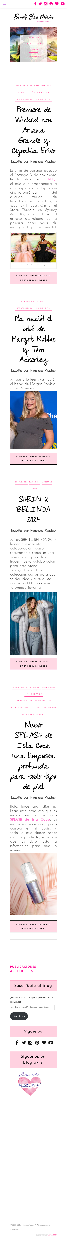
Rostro (52, 708)
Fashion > (46, 85)
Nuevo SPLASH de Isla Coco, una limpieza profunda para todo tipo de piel (33, 756)
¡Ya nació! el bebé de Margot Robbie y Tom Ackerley (33, 340)
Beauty (37, 687)
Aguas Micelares (21, 687)
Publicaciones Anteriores (23, 969)
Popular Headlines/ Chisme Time (33, 54)
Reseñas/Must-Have (35, 708)
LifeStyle (33, 43)
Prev (14, 44)
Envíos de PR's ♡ (33, 694)
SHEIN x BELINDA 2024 (33, 510)
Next (53, 44)
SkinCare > (28, 714)
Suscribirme (19, 1016)
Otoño (33, 489)
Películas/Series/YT (39, 92)
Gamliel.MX (52, 1235)
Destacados (33, 37)
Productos (17, 708)
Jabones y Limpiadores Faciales (33, 701)
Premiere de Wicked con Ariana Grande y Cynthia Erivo (33, 131)
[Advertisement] (38, 75)
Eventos (34, 85)
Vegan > (40, 714)
